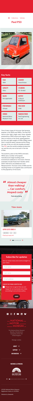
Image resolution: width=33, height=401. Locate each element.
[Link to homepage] (16, 323)
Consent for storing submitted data (12, 284)
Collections (14, 18)
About (15, 346)
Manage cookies (16, 340)
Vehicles (22, 18)
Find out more (7, 235)
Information (15, 353)
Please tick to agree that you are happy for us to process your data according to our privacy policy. (16, 289)
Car (11, 233)
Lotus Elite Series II (9, 229)
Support (15, 350)
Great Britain (6, 233)
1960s (15, 233)
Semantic (10, 394)
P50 (5, 146)
